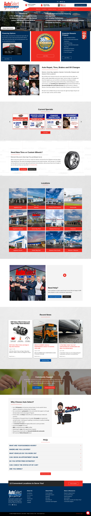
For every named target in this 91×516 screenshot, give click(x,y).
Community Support (68, 501)
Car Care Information (68, 494)
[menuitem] (39, 9)
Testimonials (29, 498)
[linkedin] (64, 2)
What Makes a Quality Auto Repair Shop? (72, 499)
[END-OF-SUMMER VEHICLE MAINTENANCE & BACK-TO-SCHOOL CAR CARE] (46, 331)
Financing (48, 496)
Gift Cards (48, 498)
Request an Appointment (69, 493)
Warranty (29, 500)
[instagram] (62, 2)
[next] (81, 121)
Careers (29, 502)
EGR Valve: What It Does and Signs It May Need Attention (19, 345)
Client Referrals (49, 499)
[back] (9, 121)
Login (81, 513)
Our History (29, 493)
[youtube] (61, 2)
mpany (78, 513)
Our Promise (30, 495)
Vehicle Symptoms (68, 496)
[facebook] (57, 2)
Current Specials (49, 493)
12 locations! (31, 5)
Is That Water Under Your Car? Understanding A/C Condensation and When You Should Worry (70, 346)
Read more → (12, 356)
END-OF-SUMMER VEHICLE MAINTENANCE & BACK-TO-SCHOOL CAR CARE (44, 346)
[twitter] (59, 2)
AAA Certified (67, 498)
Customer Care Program (51, 501)
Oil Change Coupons (50, 494)
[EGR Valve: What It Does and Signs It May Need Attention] (20, 331)
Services (29, 497)
